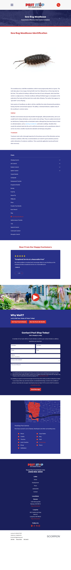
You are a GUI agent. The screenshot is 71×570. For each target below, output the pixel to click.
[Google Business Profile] (32, 526)
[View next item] (22, 273)
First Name (13, 345)
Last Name (39, 345)
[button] (35, 297)
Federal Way (42, 442)
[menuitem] (35, 160)
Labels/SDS (35, 488)
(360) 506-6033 (35, 472)
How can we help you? (16, 364)
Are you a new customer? (16, 359)
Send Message (35, 389)
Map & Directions (35, 506)
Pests (35, 485)
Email (38, 350)
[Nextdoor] (37, 526)
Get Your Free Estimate (19, 322)
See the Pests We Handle (37, 322)
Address (13, 355)
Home (35, 479)
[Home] (35, 5)
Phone (12, 350)
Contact (35, 491)
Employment (35, 482)
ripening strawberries (31, 123)
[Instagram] (39, 526)
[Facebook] (34, 526)
